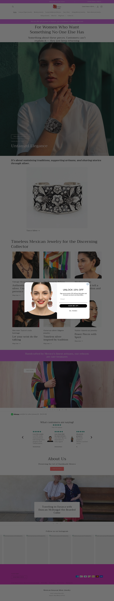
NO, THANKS (73, 310)
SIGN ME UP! (73, 306)
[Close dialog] (88, 284)
